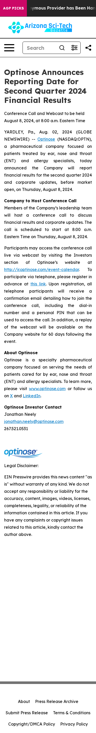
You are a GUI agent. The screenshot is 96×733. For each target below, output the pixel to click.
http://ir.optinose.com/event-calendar (41, 269)
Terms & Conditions (71, 712)
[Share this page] (88, 48)
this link (38, 283)
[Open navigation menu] (9, 48)
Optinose (46, 139)
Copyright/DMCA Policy (31, 724)
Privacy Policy (74, 724)
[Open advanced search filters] (74, 48)
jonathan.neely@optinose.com (33, 421)
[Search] (62, 48)
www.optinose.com (47, 388)
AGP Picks (13, 8)
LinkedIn (31, 395)
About (24, 701)
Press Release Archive (56, 701)
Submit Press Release (27, 712)
